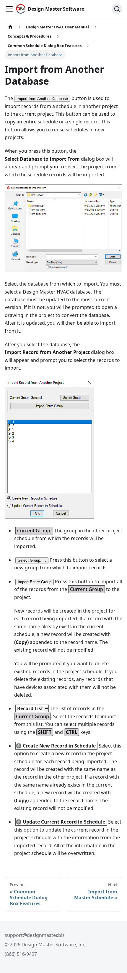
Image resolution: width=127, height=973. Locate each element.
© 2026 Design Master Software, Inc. (45, 944)
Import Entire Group (34, 582)
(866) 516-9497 (21, 954)
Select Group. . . (32, 560)
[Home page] (10, 27)
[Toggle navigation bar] (9, 8)
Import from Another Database (42, 98)
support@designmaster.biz (35, 935)
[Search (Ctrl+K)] (117, 9)
